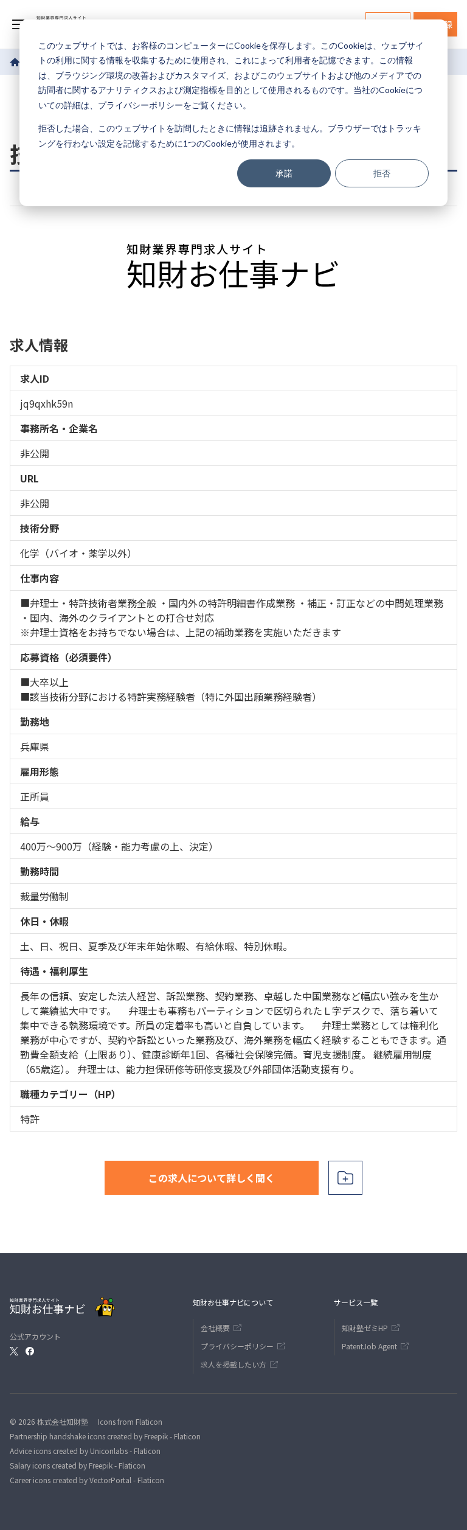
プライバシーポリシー (140, 105)
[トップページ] (15, 62)
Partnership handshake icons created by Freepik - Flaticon (105, 1436)
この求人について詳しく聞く (211, 1177)
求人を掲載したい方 (233, 1364)
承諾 (283, 173)
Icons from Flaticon (130, 1421)
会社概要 (215, 1328)
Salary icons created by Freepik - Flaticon (77, 1465)
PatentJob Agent (369, 1346)
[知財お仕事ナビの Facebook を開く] (30, 1351)
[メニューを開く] (18, 24)
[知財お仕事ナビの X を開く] (14, 1351)
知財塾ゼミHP (365, 1328)
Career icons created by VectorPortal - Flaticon (87, 1480)
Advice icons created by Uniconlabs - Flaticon (85, 1450)
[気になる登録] (345, 1178)
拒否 (381, 173)
